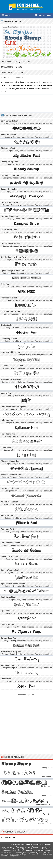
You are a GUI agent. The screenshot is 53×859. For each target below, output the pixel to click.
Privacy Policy (39, 844)
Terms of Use (27, 844)
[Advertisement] (26, 102)
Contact (49, 844)
